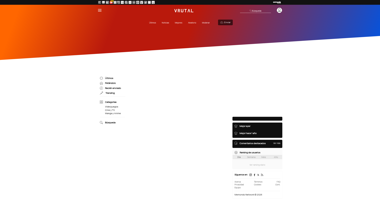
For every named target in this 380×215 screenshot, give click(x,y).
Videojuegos (111, 106)
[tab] (239, 157)
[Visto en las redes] (107, 2)
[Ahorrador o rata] (145, 2)
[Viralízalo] (141, 2)
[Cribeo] (137, 2)
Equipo (238, 187)
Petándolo (110, 83)
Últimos (152, 22)
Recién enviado (113, 88)
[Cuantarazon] (103, 2)
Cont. (277, 184)
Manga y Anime (113, 113)
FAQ (278, 181)
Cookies (257, 184)
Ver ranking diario (257, 165)
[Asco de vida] (99, 2)
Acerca (238, 181)
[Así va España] (118, 2)
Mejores (178, 22)
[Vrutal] (111, 2)
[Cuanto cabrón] (122, 2)
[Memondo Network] (277, 2)
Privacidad (239, 184)
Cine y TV (110, 110)
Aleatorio (192, 22)
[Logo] (184, 10)
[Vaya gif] (130, 2)
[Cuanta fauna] (149, 2)
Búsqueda (110, 122)
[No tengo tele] (126, 2)
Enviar (227, 22)
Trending (110, 93)
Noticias (165, 22)
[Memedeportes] (115, 2)
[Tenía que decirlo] (133, 2)
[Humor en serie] (153, 2)
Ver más (276, 143)
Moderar (206, 22)
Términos (258, 181)
